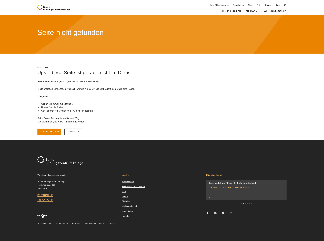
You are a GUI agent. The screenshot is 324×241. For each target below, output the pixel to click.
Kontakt (268, 5)
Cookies (111, 224)
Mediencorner (128, 181)
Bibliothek (126, 201)
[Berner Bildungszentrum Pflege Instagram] (223, 213)
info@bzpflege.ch (45, 195)
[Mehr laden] (246, 197)
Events (125, 196)
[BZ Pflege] (53, 8)
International (127, 211)
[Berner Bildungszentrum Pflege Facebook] (207, 213)
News (250, 5)
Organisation (238, 5)
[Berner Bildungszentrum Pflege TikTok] (231, 213)
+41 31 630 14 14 (45, 200)
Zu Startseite (48, 132)
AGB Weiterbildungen (94, 224)
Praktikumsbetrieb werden (133, 186)
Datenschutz (62, 224)
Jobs (259, 5)
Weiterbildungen (275, 11)
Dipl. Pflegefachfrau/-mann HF (241, 11)
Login (278, 5)
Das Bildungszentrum (219, 5)
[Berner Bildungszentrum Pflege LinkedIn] (215, 213)
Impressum (76, 224)
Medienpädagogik (130, 206)
